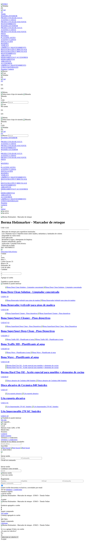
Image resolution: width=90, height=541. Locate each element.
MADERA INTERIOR (9, 16)
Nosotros (4, 69)
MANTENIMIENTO (8, 24)
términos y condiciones (14, 490)
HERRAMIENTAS (8, 59)
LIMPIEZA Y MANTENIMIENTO (13, 47)
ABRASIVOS (6, 55)
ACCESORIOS (6, 63)
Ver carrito (4, 513)
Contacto (11, 69)
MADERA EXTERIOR (9, 26)
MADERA (5, 36)
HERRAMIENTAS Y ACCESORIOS (14, 57)
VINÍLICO (5, 45)
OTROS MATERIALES (9, 67)
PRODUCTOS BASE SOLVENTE (13, 22)
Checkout (4, 523)
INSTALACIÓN (7, 41)
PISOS (3, 34)
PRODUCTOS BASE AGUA (11, 18)
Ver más (3, 420)
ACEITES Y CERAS (8, 20)
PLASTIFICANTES (8, 38)
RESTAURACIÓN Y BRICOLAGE (14, 49)
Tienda (3, 14)
